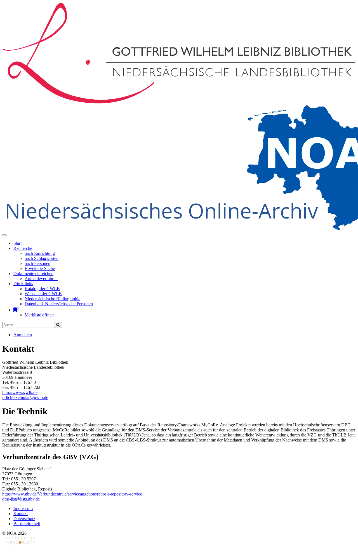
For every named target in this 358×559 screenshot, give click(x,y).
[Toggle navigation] (4, 235)
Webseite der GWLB (43, 293)
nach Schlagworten (41, 258)
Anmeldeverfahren (41, 278)
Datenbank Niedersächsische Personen (59, 303)
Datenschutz (24, 518)
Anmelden (22, 334)
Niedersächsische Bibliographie (52, 298)
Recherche (22, 248)
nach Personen (37, 263)
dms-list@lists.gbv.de (21, 499)
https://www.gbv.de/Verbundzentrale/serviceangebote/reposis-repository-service (72, 494)
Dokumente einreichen (33, 273)
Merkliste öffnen (39, 315)
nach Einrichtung (40, 253)
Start (17, 243)
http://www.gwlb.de (19, 392)
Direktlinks (23, 283)
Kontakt (20, 513)
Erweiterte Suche (40, 268)
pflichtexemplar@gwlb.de (25, 397)
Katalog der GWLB (42, 288)
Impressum (23, 508)
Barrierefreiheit (26, 523)
